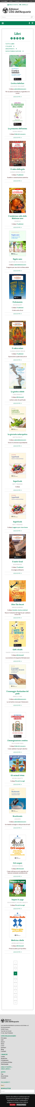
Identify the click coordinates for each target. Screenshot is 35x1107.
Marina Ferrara (17, 866)
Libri (2, 1040)
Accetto (12, 1105)
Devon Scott (17, 305)
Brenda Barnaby (17, 607)
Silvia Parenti (11, 902)
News (2, 1043)
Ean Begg (17, 221)
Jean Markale (17, 564)
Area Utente (4, 1076)
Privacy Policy (21, 1105)
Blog (2, 1049)
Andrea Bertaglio (17, 943)
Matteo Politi (17, 437)
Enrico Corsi (17, 696)
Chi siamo (4, 1038)
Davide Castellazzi (12, 652)
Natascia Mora (24, 652)
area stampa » (6, 1067)
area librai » (6, 1069)
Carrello (24, 4)
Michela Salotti (17, 778)
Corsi (2, 1045)
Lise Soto (17, 819)
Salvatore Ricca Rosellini (17, 262)
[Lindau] (17, 10)
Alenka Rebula (17, 131)
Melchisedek (4, 1064)
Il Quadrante (4, 1060)
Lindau (3, 1056)
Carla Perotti (17, 394)
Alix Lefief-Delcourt (17, 86)
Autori (3, 1042)
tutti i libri (9, 44)
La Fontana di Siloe (6, 1062)
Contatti (3, 1051)
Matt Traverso (17, 484)
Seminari (3, 1047)
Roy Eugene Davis (17, 743)
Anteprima (4, 1058)
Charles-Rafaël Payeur (17, 172)
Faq (2, 1074)
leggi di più (17, 96)
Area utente (13, 4)
